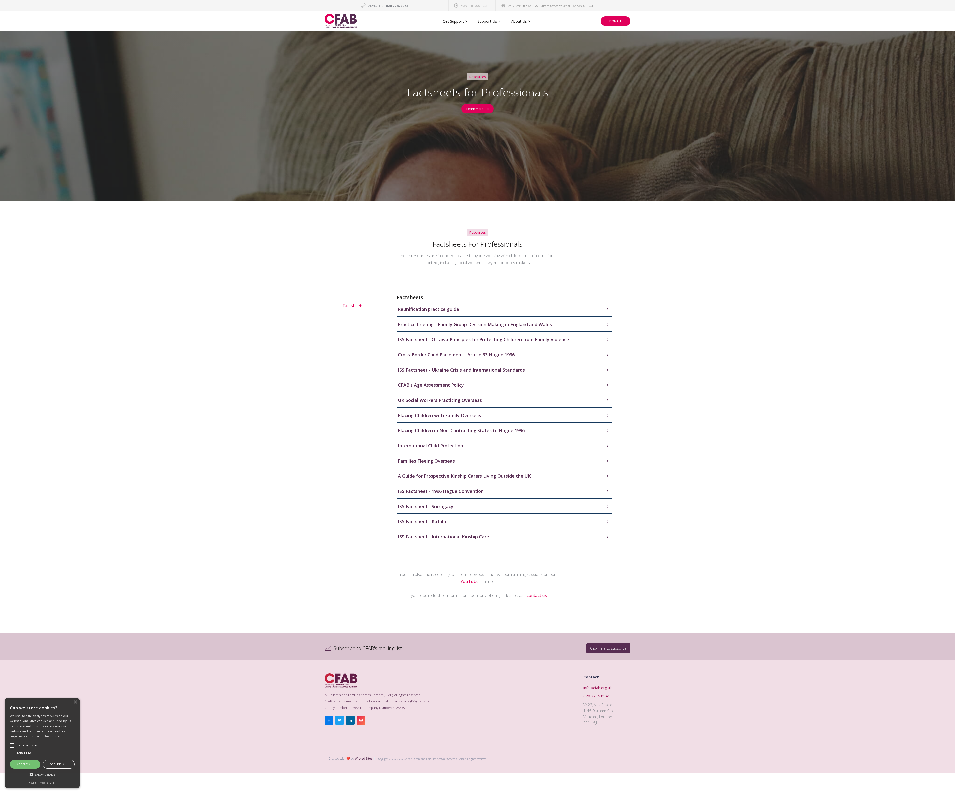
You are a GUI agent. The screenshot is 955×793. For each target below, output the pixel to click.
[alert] (42, 743)
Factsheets (353, 305)
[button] (455, 21)
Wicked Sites (363, 758)
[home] (341, 21)
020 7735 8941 (596, 695)
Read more (52, 736)
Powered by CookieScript (42, 783)
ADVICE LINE (388, 6)
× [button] (75, 702)
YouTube (469, 581)
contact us (537, 595)
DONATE (615, 21)
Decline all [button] (58, 764)
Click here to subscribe (608, 648)
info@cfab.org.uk (597, 687)
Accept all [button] (25, 764)
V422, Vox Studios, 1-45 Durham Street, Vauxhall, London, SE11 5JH (551, 6)
